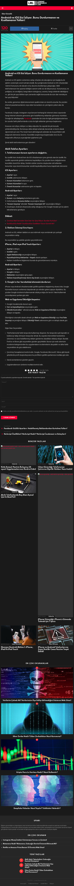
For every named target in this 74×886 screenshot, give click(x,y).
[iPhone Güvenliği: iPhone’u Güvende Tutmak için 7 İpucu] (55, 545)
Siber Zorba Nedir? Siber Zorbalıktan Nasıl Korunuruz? (37, 736)
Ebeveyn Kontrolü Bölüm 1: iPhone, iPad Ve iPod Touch (17, 648)
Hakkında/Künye (33, 883)
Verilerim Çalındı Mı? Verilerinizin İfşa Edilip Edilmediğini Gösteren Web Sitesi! (37, 700)
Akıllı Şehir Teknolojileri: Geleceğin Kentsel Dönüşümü (38, 860)
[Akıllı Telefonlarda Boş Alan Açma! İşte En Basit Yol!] (18, 483)
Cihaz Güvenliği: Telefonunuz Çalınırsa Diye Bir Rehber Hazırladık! (55, 468)
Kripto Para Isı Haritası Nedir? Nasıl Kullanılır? (37, 772)
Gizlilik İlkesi (44, 883)
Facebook (27, 118)
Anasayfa (23, 883)
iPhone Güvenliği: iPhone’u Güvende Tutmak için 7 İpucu (54, 621)
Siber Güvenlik (16, 644)
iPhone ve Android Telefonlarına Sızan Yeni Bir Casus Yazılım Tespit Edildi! (53, 649)
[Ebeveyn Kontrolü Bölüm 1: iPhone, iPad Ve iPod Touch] (18, 635)
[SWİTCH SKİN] (72, 8)
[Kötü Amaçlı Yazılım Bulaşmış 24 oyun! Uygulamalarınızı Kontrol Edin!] (18, 455)
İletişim (52, 883)
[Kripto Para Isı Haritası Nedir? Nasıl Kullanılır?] (37, 754)
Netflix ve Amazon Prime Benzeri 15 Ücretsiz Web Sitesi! (23, 847)
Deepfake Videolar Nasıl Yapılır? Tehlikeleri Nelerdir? (37, 808)
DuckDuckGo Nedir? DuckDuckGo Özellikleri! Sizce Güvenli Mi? (30, 224)
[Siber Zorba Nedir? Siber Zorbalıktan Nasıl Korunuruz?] (37, 718)
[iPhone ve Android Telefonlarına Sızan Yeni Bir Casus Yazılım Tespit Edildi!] (55, 635)
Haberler (14, 464)
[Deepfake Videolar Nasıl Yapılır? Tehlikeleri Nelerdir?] (37, 790)
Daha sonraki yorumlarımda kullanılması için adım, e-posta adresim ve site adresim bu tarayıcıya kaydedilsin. (35, 411)
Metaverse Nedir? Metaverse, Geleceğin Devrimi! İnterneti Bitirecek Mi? (30, 844)
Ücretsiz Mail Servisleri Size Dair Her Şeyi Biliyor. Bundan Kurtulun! (32, 221)
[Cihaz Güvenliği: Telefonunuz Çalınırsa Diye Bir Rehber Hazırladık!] (55, 455)
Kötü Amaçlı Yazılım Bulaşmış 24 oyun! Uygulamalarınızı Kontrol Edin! (18, 468)
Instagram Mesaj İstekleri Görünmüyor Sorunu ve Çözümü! (25, 840)
